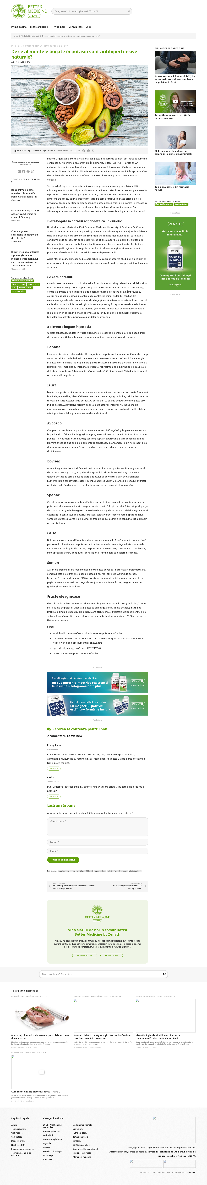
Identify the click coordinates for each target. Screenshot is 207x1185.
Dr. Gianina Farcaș (80, 1047)
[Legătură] (29, 11)
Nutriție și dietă (56, 46)
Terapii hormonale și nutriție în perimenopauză (172, 117)
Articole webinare (51, 1131)
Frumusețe (48, 1155)
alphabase (191, 1172)
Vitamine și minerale (82, 1157)
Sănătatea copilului (81, 1145)
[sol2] (179, 1164)
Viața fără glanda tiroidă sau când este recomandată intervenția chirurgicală (158, 1037)
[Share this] (84, 151)
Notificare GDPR (18, 1145)
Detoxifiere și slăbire (52, 1139)
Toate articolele (18, 1129)
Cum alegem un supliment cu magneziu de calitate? (24, 235)
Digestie (77, 996)
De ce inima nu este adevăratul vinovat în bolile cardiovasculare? (24, 193)
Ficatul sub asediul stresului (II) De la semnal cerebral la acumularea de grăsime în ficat (175, 79)
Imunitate (47, 1159)
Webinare (15, 1132)
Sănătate (36, 1052)
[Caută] (129, 11)
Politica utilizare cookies (22, 1149)
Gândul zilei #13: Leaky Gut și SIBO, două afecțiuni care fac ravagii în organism (102, 1037)
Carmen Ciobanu (142, 1047)
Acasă (14, 1125)
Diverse (46, 1147)
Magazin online (18, 1141)
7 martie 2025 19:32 (52, 749)
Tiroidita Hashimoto (166, 996)
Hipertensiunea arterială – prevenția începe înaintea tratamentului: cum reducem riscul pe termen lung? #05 (25, 258)
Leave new (74, 736)
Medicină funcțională (27, 46)
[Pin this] (88, 151)
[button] (50, 26)
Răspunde (54, 769)
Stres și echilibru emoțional (85, 1149)
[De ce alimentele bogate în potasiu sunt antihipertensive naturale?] (79, 67)
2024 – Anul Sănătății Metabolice (52, 1126)
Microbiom (116, 996)
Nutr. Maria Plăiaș (17, 1101)
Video (43, 1052)
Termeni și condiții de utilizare (21, 1154)
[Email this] (79, 151)
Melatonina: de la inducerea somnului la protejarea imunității (173, 152)
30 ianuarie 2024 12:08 (53, 781)
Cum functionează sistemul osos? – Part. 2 (35, 1091)
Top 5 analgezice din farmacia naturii (172, 188)
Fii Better (86, 996)
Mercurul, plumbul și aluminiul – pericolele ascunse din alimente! (40, 1037)
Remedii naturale (80, 1137)
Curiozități (48, 1135)
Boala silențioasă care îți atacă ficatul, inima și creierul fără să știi (25, 214)
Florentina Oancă (17, 1047)
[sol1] (146, 1164)
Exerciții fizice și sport (53, 1151)
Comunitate (16, 1137)
